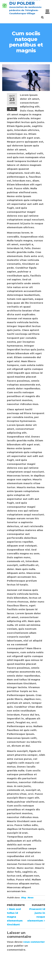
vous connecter (34, 941)
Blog (23, 897)
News (30, 897)
